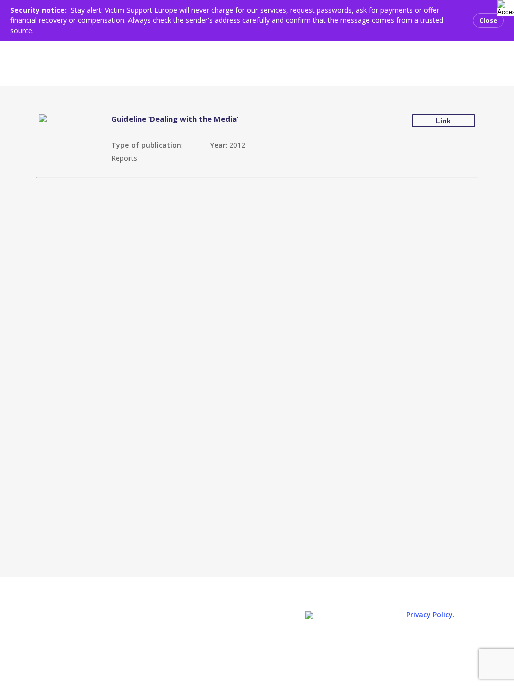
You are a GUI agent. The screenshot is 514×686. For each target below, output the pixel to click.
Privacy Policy (429, 614)
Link (443, 121)
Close (488, 20)
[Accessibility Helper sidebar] (503, 6)
